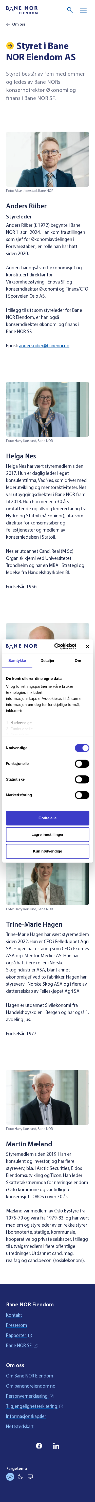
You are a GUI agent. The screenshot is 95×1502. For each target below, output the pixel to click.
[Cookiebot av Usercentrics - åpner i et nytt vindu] (56, 646)
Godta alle (47, 818)
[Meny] (83, 10)
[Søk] (70, 10)
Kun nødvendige (47, 851)
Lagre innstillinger (47, 834)
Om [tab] (78, 660)
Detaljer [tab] (47, 660)
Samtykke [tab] (17, 660)
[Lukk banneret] (87, 646)
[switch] (82, 764)
